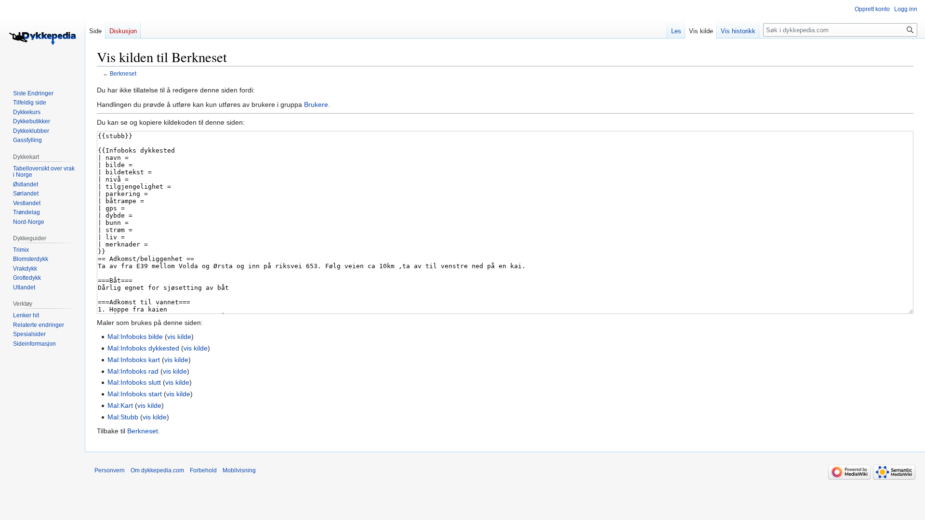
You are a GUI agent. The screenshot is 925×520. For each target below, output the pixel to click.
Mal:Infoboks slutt (134, 382)
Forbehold (203, 470)
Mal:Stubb (122, 417)
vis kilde (179, 336)
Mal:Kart (120, 405)
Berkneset (123, 73)
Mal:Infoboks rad (133, 371)
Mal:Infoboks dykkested (143, 348)
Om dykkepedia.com (157, 470)
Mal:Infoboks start (134, 394)
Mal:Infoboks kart (133, 360)
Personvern (109, 470)
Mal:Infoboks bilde (135, 336)
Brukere (316, 104)
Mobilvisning (239, 470)
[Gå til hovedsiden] (42, 38)
